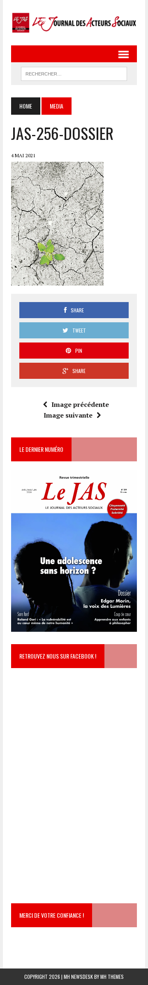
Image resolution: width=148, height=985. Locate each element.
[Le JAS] (74, 22)
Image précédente (80, 404)
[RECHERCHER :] (74, 73)
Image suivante (68, 415)
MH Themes (112, 976)
